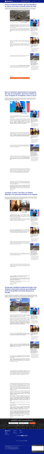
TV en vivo (22, 1)
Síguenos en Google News (7, 434)
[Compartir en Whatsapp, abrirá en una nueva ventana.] (25, 22)
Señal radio (27, 1)
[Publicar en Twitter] (22, 22)
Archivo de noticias (21, 432)
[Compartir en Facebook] (23, 22)
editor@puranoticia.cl (7, 433)
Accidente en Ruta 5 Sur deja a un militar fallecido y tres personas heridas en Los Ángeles (35, 45)
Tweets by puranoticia (33, 430)
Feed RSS (14, 432)
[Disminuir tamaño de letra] (33, 1)
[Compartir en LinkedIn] (26, 22)
